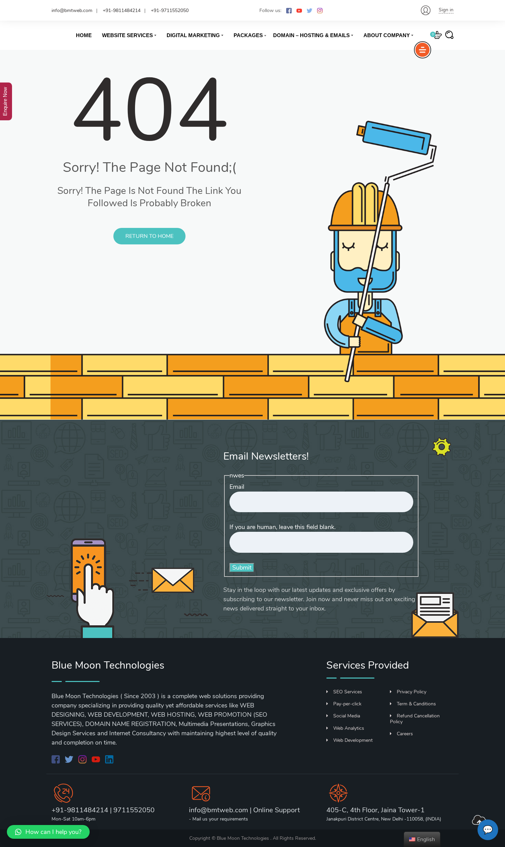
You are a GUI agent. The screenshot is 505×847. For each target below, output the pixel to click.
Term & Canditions (416, 704)
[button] (48, 832)
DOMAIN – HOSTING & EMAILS (311, 35)
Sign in (446, 10)
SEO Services (347, 692)
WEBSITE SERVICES (127, 35)
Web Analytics (348, 728)
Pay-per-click (347, 704)
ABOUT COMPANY (386, 35)
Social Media (346, 716)
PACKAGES (248, 35)
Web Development (353, 740)
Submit (241, 567)
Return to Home (149, 236)
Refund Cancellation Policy (415, 719)
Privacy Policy (411, 692)
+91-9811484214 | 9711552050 (103, 810)
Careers (405, 733)
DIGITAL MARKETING (193, 35)
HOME (84, 35)
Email (236, 487)
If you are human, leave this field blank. (282, 527)
